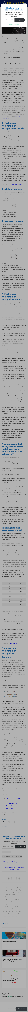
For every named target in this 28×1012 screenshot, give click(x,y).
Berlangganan (19, 20)
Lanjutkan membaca (14, 24)
